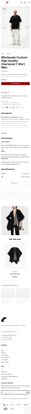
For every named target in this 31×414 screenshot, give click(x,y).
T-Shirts (8, 53)
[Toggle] (4, 79)
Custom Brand (26, 173)
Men (2, 53)
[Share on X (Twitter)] (7, 107)
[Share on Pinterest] (16, 107)
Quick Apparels (12, 74)
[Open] (10, 218)
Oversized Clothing (13, 102)
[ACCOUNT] (25, 2)
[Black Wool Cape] (15, 256)
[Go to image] (13, 44)
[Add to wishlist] (3, 88)
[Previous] (4, 27)
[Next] (26, 27)
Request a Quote (15, 83)
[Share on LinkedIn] (13, 107)
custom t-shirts (7, 104)
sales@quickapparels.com (12, 164)
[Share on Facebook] (10, 107)
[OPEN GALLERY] (15, 27)
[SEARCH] (21, 2)
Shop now (14, 276)
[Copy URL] (22, 107)
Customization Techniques (9, 117)
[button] (15, 183)
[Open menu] (29, 2)
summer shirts (14, 104)
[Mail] (19, 107)
